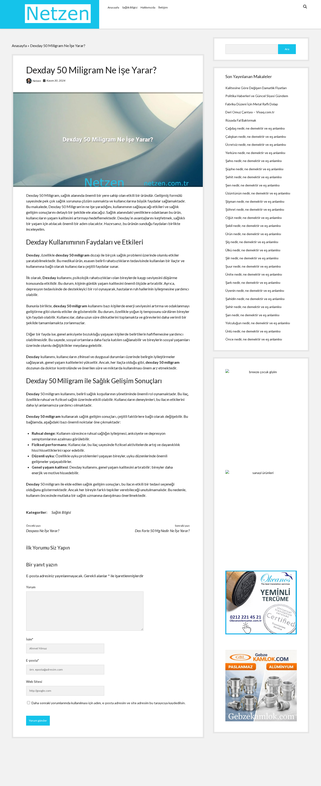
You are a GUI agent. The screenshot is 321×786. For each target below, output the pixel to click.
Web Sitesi (34, 681)
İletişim (163, 7)
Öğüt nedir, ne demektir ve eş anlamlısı (253, 218)
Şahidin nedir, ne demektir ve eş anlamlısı (255, 299)
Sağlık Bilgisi (129, 7)
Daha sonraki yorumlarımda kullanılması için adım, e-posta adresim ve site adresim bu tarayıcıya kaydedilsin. (108, 703)
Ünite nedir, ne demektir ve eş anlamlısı (253, 274)
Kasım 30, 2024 (56, 80)
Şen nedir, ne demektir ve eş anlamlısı (252, 185)
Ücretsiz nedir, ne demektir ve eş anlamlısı (255, 144)
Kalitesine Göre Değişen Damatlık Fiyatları (256, 88)
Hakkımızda (148, 7)
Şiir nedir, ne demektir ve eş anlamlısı (251, 258)
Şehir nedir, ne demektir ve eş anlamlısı (253, 307)
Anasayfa (113, 7)
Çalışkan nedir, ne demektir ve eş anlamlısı (255, 136)
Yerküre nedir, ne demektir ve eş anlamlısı (255, 153)
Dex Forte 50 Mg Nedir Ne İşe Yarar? (162, 530)
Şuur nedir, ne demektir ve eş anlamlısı (253, 266)
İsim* (29, 639)
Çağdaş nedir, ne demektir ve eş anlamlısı (255, 128)
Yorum (30, 587)
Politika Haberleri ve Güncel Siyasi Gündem (256, 96)
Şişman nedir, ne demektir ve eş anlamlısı (254, 201)
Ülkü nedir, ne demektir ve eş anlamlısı (252, 250)
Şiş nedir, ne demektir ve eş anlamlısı (251, 242)
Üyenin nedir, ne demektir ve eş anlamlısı (254, 290)
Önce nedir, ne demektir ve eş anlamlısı (253, 339)
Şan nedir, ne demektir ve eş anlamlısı (252, 315)
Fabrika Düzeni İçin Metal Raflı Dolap (251, 104)
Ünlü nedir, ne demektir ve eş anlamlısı (253, 331)
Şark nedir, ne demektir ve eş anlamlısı (252, 282)
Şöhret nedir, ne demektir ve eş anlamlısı (254, 209)
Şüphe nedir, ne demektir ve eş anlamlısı (254, 169)
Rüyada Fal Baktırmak (240, 120)
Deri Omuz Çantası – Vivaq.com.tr (249, 112)
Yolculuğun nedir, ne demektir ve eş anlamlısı (257, 323)
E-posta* (32, 660)
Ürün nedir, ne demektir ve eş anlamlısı (253, 234)
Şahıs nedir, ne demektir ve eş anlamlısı (253, 161)
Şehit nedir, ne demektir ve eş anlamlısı (253, 177)
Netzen (37, 81)
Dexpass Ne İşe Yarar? (42, 530)
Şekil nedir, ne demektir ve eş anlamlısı (253, 226)
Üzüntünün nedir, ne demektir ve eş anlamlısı (257, 193)
